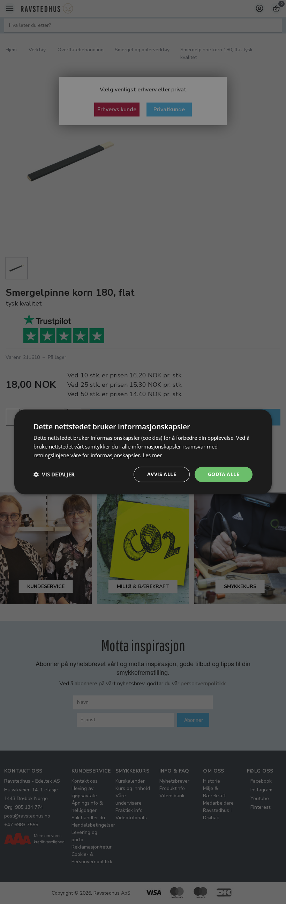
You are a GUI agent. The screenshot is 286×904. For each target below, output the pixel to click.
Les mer (152, 455)
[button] (54, 474)
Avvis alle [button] (161, 474)
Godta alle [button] (223, 474)
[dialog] (143, 451)
